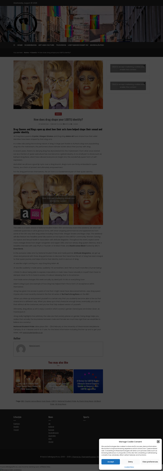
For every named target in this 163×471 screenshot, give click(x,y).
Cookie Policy (129, 467)
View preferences (150, 462)
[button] (158, 441)
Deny (130, 462)
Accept (111, 462)
